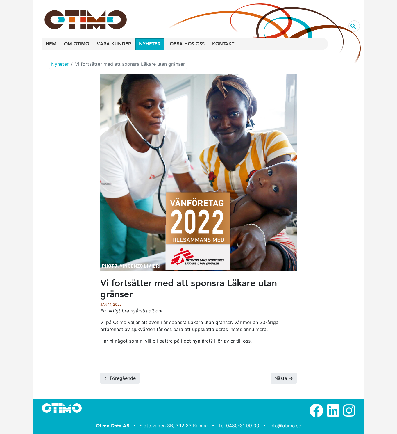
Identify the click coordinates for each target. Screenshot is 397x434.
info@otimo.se (285, 425)
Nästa (283, 378)
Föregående (120, 378)
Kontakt (223, 44)
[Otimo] (82, 14)
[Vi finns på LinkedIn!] (333, 414)
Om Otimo (76, 44)
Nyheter (149, 44)
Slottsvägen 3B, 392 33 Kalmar (174, 425)
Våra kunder (114, 44)
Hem (51, 44)
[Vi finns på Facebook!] (316, 414)
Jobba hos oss (186, 44)
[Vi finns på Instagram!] (349, 414)
